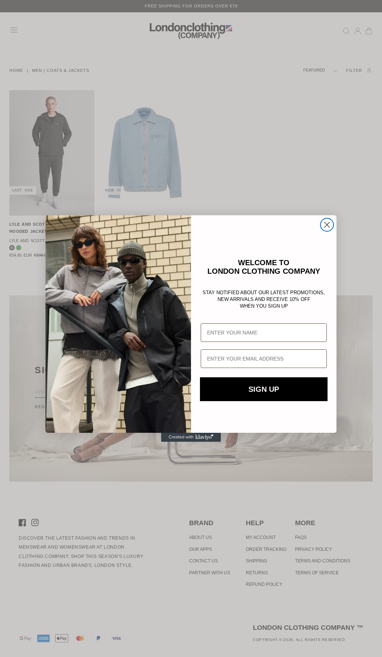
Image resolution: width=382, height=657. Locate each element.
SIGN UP (263, 389)
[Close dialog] (327, 224)
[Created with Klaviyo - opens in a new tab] (191, 437)
